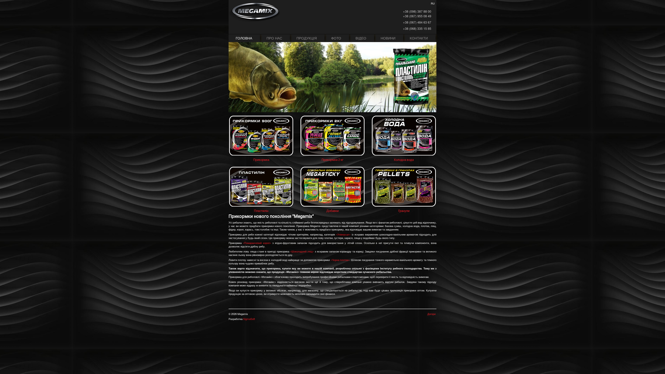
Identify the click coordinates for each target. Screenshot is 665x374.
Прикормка (261, 160)
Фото (336, 38)
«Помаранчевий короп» (257, 243)
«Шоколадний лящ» (302, 251)
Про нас (274, 38)
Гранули (404, 211)
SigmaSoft (249, 319)
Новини (388, 38)
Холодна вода (404, 160)
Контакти (419, 38)
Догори (431, 314)
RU (433, 3)
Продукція (306, 38)
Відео (361, 38)
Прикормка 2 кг (332, 160)
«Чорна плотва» (340, 260)
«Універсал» (343, 234)
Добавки (332, 211)
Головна (244, 38)
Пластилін (261, 211)
